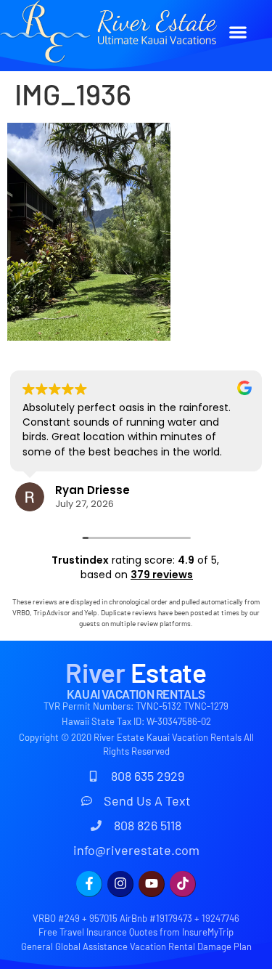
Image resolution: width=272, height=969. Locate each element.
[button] (237, 31)
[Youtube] (152, 884)
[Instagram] (120, 884)
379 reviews (162, 574)
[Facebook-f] (89, 884)
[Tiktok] (183, 884)
